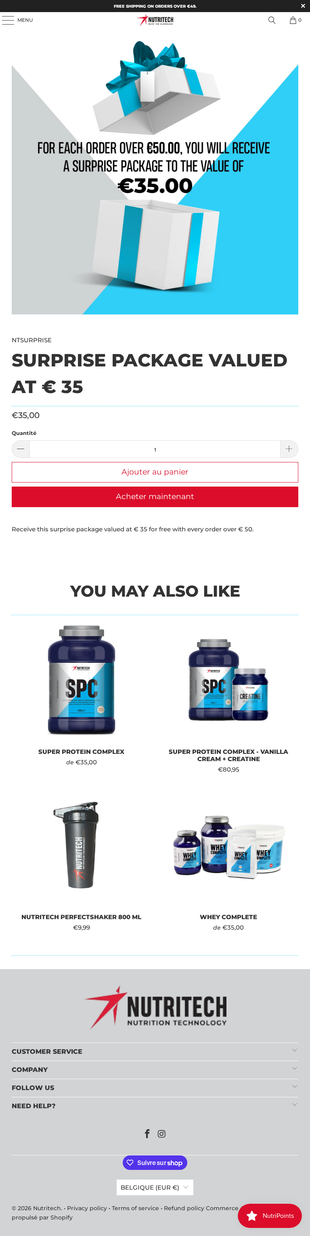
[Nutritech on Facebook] (147, 1134)
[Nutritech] (155, 20)
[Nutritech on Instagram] (162, 1134)
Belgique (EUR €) (150, 1187)
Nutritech (47, 1208)
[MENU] (4, 20)
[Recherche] (272, 20)
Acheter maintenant (155, 496)
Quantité (24, 433)
